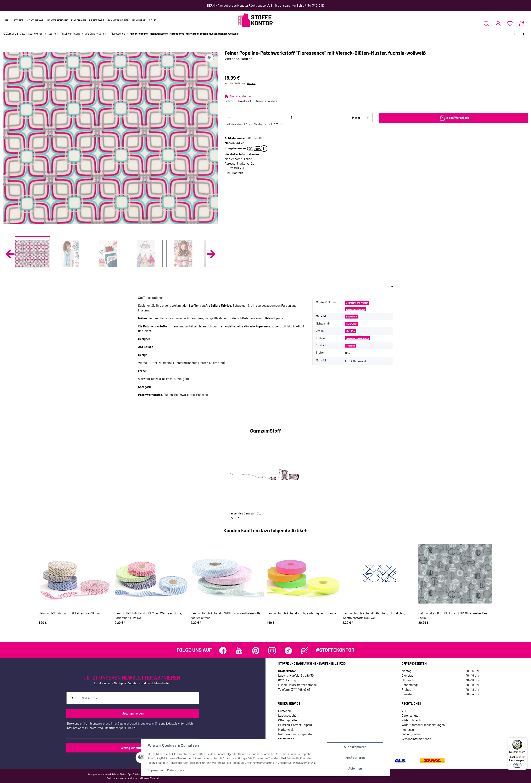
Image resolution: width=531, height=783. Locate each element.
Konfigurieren (355, 757)
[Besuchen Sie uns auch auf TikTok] (288, 650)
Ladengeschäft (288, 715)
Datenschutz (175, 770)
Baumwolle (351, 316)
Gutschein (285, 711)
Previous (10, 254)
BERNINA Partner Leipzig (295, 725)
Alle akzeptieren (355, 747)
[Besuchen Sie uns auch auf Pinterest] (255, 650)
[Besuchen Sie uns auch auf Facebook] (223, 650)
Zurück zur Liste (15, 33)
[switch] (517, 765)
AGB (404, 711)
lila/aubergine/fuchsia (357, 338)
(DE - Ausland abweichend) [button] (264, 100)
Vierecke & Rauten (355, 309)
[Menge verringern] (229, 117)
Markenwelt (286, 729)
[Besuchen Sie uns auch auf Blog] (305, 650)
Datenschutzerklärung (131, 723)
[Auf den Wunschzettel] (209, 57)
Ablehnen (355, 768)
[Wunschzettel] (510, 23)
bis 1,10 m (350, 331)
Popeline (350, 345)
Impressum (155, 770)
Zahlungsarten (411, 734)
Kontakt (237, 173)
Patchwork (351, 323)
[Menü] (524, 739)
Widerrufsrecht (412, 720)
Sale (152, 20)
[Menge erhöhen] (368, 117)
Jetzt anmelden (133, 713)
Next (211, 254)
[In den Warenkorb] (6, 47)
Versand (251, 83)
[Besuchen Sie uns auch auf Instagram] (272, 650)
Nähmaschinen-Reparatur (295, 734)
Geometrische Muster (357, 302)
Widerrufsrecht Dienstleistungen (423, 725)
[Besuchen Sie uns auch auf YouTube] (239, 650)
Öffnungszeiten (288, 720)
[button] (486, 23)
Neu (7, 20)
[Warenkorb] (522, 23)
